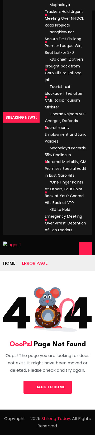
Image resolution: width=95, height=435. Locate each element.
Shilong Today (55, 419)
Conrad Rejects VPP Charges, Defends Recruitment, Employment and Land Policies (66, 127)
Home (9, 263)
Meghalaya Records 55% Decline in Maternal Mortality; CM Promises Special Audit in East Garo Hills (65, 161)
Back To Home (50, 387)
